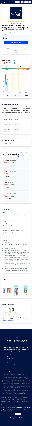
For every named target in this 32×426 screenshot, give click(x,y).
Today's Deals (10, 371)
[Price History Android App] (22, 2)
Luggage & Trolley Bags (20, 399)
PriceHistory (4, 3)
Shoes (27, 403)
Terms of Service (11, 362)
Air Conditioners (15, 403)
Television (14, 401)
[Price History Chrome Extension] (27, 2)
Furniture (9, 401)
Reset (26, 95)
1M (22, 95)
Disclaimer (9, 369)
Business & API (11, 364)
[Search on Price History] (30, 2)
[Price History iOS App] (25, 2)
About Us (9, 354)
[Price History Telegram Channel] (16, 2)
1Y (11, 95)
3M (18, 95)
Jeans (2, 404)
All (7, 95)
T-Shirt (6, 404)
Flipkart (15, 397)
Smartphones (26, 397)
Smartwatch (3, 401)
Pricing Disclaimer (11, 367)
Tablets (27, 401)
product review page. (7, 320)
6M (15, 95)
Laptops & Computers (5, 399)
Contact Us (10, 356)
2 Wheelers (22, 403)
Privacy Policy (10, 360)
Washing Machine (21, 401)
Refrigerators (8, 403)
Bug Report (10, 358)
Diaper (12, 399)
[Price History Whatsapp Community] (19, 2)
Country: (12, 413)
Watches (3, 403)
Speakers (20, 397)
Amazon (11, 397)
